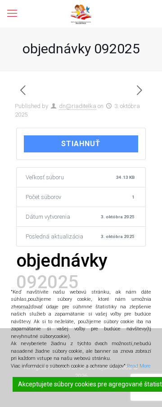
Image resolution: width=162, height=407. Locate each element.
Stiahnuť (80, 143)
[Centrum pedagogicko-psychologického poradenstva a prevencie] (81, 13)
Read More (139, 366)
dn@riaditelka (77, 106)
